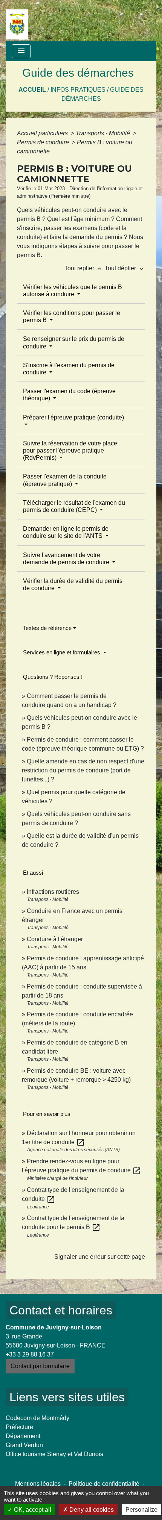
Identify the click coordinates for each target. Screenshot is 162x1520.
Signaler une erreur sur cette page (99, 1257)
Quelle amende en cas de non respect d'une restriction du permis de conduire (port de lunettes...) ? (83, 770)
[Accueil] (17, 21)
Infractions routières (53, 892)
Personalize (141, 1509)
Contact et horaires (60, 1310)
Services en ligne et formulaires (62, 652)
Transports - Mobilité (103, 133)
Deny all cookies (91, 1509)
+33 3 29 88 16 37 (30, 1354)
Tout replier (83, 268)
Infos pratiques (77, 89)
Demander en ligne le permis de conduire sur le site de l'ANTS (66, 532)
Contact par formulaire (40, 1366)
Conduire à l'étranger (55, 939)
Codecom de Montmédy (37, 1418)
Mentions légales (38, 1484)
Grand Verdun (24, 1445)
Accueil (32, 89)
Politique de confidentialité (104, 1484)
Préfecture (19, 1427)
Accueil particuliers (43, 133)
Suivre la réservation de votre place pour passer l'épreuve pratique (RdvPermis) (70, 450)
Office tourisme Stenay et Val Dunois (54, 1454)
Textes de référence (47, 628)
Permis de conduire (43, 142)
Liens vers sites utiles (67, 1397)
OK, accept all (31, 1509)
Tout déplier (125, 268)
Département (23, 1436)
